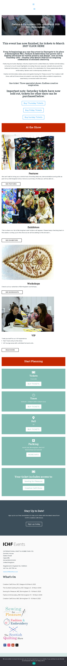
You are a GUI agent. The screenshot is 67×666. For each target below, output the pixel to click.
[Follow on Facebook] (4, 645)
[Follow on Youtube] (13, 645)
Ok (34, 663)
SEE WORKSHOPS (12, 292)
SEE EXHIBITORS (12, 240)
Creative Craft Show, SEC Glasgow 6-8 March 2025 (19, 584)
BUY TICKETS (33, 384)
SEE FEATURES (11, 184)
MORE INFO (33, 455)
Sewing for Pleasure (33, 481)
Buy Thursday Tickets (33, 103)
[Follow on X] (17, 645)
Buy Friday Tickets (33, 110)
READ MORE (10, 350)
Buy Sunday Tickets (33, 117)
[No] (65, 661)
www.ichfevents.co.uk (10, 572)
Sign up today (34, 524)
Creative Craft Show (33, 488)
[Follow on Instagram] (9, 645)
